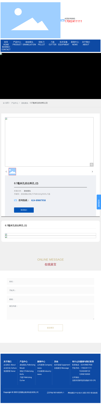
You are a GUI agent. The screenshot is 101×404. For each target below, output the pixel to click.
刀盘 (53, 42)
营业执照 (94, 393)
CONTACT (6, 49)
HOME (6, 44)
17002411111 (86, 368)
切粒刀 (41, 42)
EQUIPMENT (63, 44)
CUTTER (52, 44)
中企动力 (78, 393)
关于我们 (86, 42)
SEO (88, 393)
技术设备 (64, 42)
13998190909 (84, 374)
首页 (6, 42)
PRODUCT (17, 44)
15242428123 (84, 371)
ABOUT (86, 44)
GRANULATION (29, 44)
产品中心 (17, 42)
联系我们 (6, 47)
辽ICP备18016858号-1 (55, 393)
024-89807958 (38, 200)
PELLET (41, 44)
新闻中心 (75, 42)
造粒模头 (29, 42)
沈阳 (84, 393)
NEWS (75, 44)
